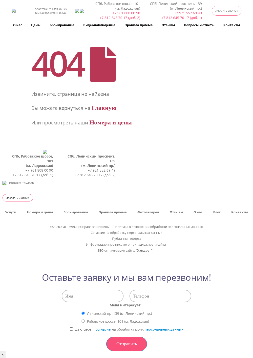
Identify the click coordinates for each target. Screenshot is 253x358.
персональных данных (164, 329)
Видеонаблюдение (99, 25)
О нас (17, 25)
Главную (104, 107)
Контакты (231, 25)
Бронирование (62, 25)
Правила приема (139, 25)
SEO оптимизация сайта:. (125, 250)
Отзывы (168, 25)
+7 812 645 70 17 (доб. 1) (181, 17)
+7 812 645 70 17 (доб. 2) (120, 17)
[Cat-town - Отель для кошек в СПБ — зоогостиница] (19, 11)
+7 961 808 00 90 (126, 13)
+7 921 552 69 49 (188, 13)
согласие (103, 329)
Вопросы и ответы (199, 25)
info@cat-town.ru (21, 183)
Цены (36, 25)
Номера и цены (110, 122)
